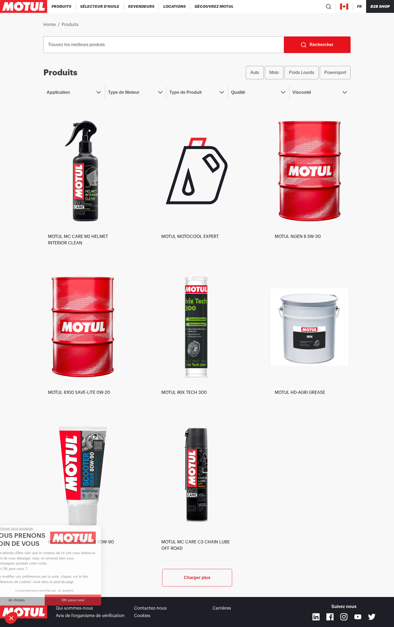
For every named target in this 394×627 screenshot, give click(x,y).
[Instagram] (344, 617)
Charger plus (197, 577)
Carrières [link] (222, 608)
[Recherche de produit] (329, 6)
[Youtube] (358, 617)
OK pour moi (89, 600)
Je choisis (33, 600)
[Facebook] (330, 617)
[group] (298, 72)
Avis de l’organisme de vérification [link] (90, 616)
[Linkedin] (316, 617)
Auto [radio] (254, 72)
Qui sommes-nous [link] (74, 608)
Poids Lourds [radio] (301, 72)
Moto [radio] (274, 72)
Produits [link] (70, 25)
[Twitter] (372, 617)
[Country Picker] (344, 6)
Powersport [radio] (335, 72)
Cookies (142, 616)
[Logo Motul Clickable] (23, 6)
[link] (174, 6)
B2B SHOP (380, 6)
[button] (11, 617)
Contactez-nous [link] (150, 608)
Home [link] (49, 25)
